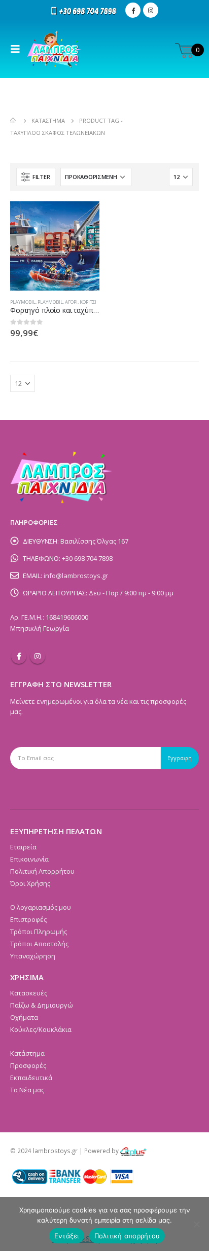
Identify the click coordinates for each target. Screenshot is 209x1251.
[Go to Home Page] (13, 121)
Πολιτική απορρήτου (127, 1236)
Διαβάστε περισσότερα (83, 218)
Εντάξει (66, 1236)
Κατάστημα (27, 1053)
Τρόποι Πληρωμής (38, 931)
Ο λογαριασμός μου (40, 907)
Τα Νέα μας (27, 1089)
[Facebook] (133, 10)
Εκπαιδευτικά (31, 1077)
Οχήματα (24, 1017)
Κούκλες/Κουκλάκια (41, 1029)
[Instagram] (150, 10)
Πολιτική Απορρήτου (42, 871)
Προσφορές (28, 1065)
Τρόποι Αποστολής (39, 943)
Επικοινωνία (29, 859)
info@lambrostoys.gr (76, 575)
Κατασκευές (28, 992)
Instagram (37, 656)
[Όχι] (196, 1224)
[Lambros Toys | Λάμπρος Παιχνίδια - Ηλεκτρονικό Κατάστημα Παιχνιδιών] (54, 49)
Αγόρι (71, 302)
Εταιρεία (23, 846)
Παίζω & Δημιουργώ (41, 1005)
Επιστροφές (28, 919)
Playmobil (23, 302)
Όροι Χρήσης (30, 883)
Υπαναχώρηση (32, 955)
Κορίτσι (88, 302)
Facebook (18, 656)
